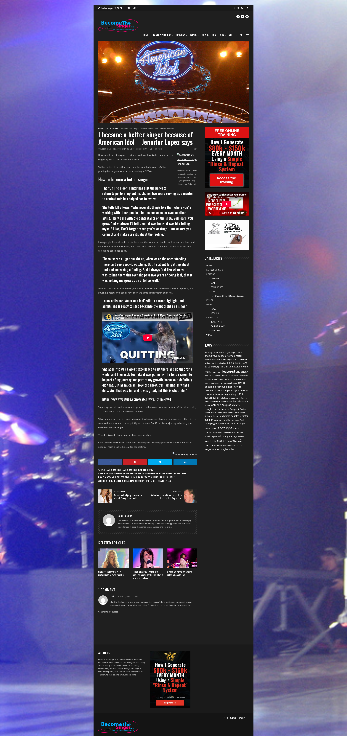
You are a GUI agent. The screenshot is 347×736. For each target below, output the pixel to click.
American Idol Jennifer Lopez (138, 470)
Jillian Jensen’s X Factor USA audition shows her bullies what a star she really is (148, 575)
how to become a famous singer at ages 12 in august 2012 (226, 394)
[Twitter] (238, 8)
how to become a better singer (115, 477)
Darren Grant (106, 149)
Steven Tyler (164, 481)
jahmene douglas (221, 405)
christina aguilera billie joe (160, 474)
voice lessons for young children (230, 433)
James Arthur (210, 412)
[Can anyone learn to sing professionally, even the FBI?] (113, 558)
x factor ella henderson (224, 445)
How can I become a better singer (217, 376)
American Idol (114, 470)
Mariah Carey (137, 481)
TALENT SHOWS (218, 326)
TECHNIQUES (217, 287)
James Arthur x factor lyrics (228, 412)
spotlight (151, 481)
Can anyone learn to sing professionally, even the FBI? (111, 573)
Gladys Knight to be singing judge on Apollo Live (179, 573)
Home (100, 129)
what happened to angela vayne (222, 436)
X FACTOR (215, 330)
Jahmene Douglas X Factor (233, 409)
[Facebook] (234, 8)
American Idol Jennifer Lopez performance (121, 474)
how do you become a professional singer (221, 383)
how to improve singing (145, 477)
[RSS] (242, 8)
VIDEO (232, 35)
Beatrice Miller (211, 359)
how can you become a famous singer (232, 379)
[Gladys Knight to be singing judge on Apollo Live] (182, 558)
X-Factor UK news (232, 441)
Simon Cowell (211, 428)
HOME (128, 8)
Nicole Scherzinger (235, 423)
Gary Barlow (241, 371)
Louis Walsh (240, 420)
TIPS (213, 291)
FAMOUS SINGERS (162, 35)
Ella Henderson (214, 372)
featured (182, 474)
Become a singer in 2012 (228, 359)
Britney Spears (217, 366)
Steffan (113, 596)
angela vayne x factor (230, 355)
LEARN (214, 282)
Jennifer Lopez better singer (113, 481)
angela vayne (212, 355)
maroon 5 (222, 423)
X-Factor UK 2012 (217, 441)
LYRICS (193, 35)
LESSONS (180, 35)
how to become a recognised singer (218, 401)
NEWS (205, 35)
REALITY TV (218, 35)
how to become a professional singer (233, 398)
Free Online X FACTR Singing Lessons (227, 295)
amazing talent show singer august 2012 (223, 352)
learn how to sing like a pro (224, 420)
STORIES (215, 313)
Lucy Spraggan (211, 423)
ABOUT (135, 8)
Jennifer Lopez (167, 477)
